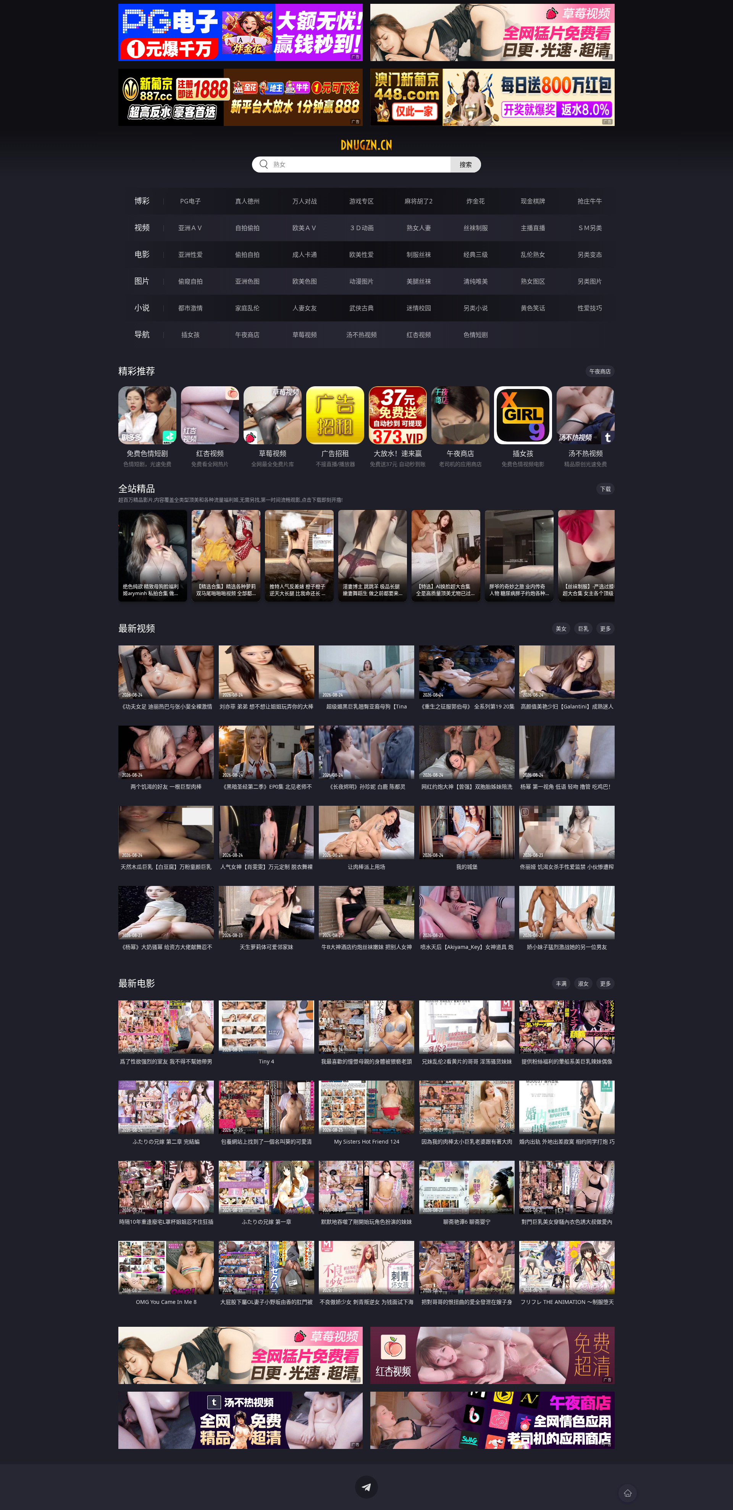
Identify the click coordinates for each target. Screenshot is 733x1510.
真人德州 (247, 201)
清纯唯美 (475, 281)
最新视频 (136, 628)
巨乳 (583, 628)
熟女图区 (533, 281)
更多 (605, 628)
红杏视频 (419, 335)
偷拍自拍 (247, 254)
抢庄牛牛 (590, 201)
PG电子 (190, 201)
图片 (142, 281)
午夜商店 (247, 335)
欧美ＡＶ (304, 228)
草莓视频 (304, 335)
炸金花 (476, 201)
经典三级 (475, 254)
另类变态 (590, 254)
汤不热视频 (361, 335)
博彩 (142, 201)
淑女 (583, 983)
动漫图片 (361, 281)
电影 (142, 254)
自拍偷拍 (247, 228)
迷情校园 (419, 308)
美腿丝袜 (419, 281)
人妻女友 (304, 308)
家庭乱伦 (247, 308)
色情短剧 (475, 335)
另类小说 (475, 308)
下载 (605, 488)
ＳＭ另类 (590, 228)
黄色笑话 (533, 308)
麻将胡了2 (419, 201)
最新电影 (136, 983)
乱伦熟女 (533, 254)
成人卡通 (304, 254)
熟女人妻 (419, 228)
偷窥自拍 (190, 281)
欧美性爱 (361, 254)
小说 (142, 308)
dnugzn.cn (366, 145)
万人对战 (304, 201)
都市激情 (190, 308)
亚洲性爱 (190, 254)
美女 (561, 628)
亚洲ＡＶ (190, 228)
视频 (142, 228)
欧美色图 (304, 281)
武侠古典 (361, 308)
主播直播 (533, 228)
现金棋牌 (533, 201)
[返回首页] (627, 1493)
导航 (142, 334)
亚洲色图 (247, 281)
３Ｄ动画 (361, 228)
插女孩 (190, 335)
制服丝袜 (419, 254)
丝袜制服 (475, 228)
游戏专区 (361, 201)
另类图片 (590, 281)
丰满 (561, 983)
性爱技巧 (590, 308)
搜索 (466, 164)
